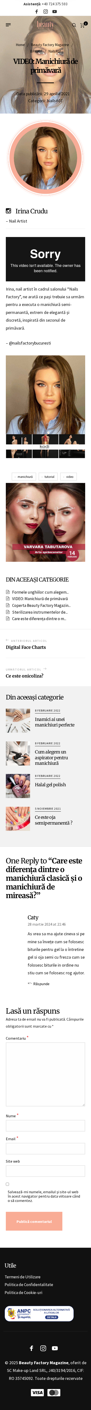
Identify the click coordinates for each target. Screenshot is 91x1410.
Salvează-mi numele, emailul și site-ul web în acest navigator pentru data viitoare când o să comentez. (44, 1196)
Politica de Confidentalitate (29, 1284)
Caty (33, 917)
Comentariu (17, 1038)
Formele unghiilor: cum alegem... (40, 592)
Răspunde (41, 984)
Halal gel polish (50, 784)
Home (20, 44)
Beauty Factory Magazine (50, 44)
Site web (13, 1161)
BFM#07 (36, 51)
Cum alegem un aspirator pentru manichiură (51, 757)
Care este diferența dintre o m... (39, 618)
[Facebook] (36, 12)
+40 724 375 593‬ (45, 3)
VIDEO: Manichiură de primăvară (40, 598)
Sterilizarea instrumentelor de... (40, 612)
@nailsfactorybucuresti (30, 343)
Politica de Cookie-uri (23, 1292)
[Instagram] (45, 12)
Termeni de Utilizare (23, 1277)
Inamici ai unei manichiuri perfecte (54, 722)
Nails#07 (54, 51)
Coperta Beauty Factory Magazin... (41, 605)
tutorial (49, 477)
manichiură (25, 477)
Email (12, 1138)
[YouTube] (54, 12)
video (70, 477)
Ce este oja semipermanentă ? (53, 820)
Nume (12, 1115)
